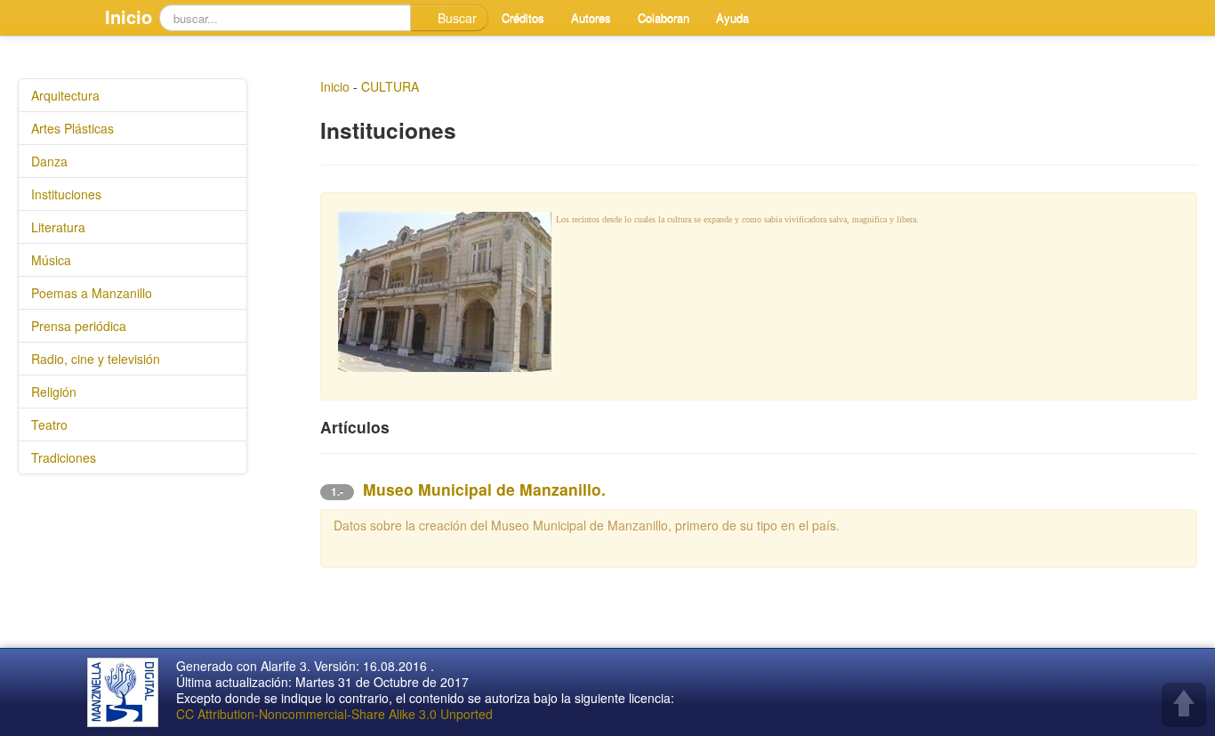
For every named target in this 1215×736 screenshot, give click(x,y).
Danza (49, 161)
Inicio (128, 16)
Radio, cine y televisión (95, 359)
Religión (53, 391)
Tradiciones (63, 457)
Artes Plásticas (72, 128)
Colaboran (663, 17)
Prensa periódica (78, 326)
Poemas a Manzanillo (91, 293)
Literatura (58, 227)
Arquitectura (65, 95)
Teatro (49, 424)
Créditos (523, 17)
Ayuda (732, 17)
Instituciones (66, 194)
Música (51, 260)
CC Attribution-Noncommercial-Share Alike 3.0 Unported (334, 714)
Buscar (455, 18)
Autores (591, 17)
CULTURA (390, 86)
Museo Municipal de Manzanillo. (484, 489)
